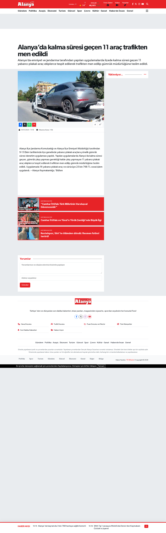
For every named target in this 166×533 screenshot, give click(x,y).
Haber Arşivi (59, 330)
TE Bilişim (130, 360)
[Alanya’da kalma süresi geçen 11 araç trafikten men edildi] (61, 96)
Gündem (22, 11)
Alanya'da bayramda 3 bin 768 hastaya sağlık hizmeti (62, 526)
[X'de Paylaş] (25, 125)
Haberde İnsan (117, 11)
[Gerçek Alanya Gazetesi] (26, 4)
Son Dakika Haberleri (28, 330)
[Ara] (147, 4)
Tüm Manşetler (126, 324)
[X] (81, 317)
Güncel (71, 11)
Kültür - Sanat (99, 11)
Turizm (62, 11)
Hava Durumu (26, 324)
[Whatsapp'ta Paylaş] (29, 125)
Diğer (92, 359)
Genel (130, 11)
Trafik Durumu (59, 324)
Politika (33, 11)
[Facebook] (76, 317)
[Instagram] (85, 317)
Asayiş (42, 11)
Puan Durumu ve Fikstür (96, 324)
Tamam (101, 366)
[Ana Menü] (147, 11)
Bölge (101, 359)
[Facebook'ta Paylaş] (20, 125)
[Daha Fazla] (34, 125)
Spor (79, 11)
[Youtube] (90, 317)
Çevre (87, 11)
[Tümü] (145, 75)
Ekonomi (52, 11)
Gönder (25, 285)
